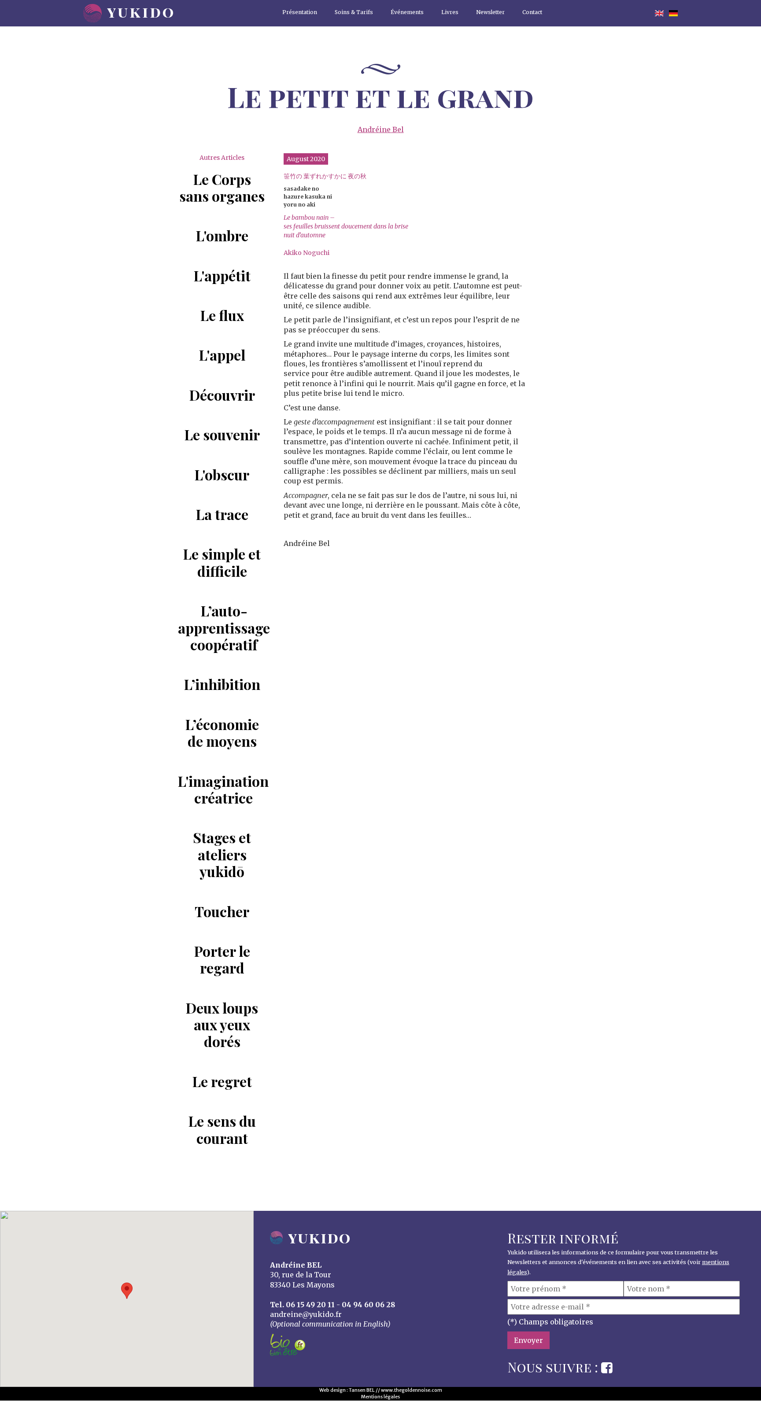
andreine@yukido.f (304, 1314)
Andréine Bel (381, 129)
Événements (407, 12)
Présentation (299, 12)
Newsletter (490, 12)
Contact (532, 12)
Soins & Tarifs (354, 12)
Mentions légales (380, 1397)
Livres (449, 12)
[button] (127, 1291)
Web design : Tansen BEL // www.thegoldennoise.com (380, 1390)
